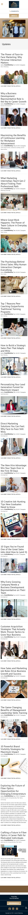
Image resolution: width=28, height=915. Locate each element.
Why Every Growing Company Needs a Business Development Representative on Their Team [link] (13, 587)
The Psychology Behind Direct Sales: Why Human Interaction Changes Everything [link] (13, 265)
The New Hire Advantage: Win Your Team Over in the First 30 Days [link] (14, 468)
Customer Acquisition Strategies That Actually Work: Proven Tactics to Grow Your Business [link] (13, 630)
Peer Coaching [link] (4, 316)
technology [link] (3, 799)
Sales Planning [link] (4, 355)
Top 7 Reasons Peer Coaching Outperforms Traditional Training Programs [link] (12, 307)
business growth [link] (4, 798)
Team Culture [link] (4, 232)
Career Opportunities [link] (5, 147)
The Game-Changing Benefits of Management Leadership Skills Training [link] (14, 710)
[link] (26, 908)
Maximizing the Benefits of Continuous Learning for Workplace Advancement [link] (13, 139)
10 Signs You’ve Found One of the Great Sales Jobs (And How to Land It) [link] (14, 549)
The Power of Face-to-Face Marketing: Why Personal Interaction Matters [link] (12, 58)
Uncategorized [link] (4, 436)
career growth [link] (4, 842)
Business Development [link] (6, 105)
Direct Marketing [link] (4, 66)
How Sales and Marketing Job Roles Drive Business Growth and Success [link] (14, 671)
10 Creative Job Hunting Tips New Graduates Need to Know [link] (13, 504)
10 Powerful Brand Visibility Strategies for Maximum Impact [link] (12, 749)
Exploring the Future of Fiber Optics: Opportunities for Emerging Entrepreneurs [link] (13, 789)
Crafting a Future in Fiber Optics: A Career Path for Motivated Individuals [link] (14, 835)
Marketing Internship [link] (5, 190)
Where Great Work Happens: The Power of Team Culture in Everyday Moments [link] (14, 224)
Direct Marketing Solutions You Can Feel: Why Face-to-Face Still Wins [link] (13, 427)
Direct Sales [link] (3, 274)
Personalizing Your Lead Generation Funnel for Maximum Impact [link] (13, 387)
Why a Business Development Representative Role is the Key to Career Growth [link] (13, 97)
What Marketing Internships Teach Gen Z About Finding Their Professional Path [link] (13, 182)
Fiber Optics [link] (20, 798)
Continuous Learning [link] (15, 147)
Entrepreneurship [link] (13, 798)
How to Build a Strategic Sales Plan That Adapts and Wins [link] (13, 348)
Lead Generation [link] (4, 394)
